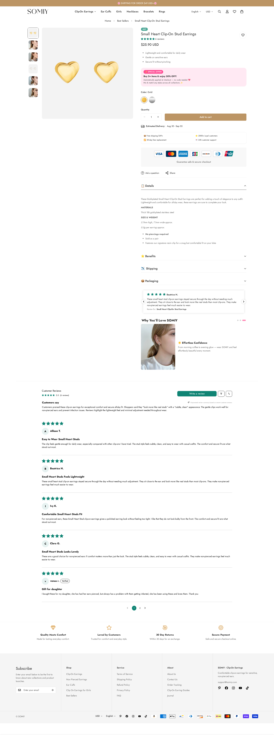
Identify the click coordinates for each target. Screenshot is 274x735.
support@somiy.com (227, 682)
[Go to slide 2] (242, 320)
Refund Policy (123, 684)
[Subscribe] (52, 690)
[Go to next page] (145, 608)
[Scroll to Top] (267, 717)
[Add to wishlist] (242, 35)
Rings (162, 11)
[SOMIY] (38, 11)
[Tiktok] (247, 688)
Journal (170, 695)
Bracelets (149, 11)
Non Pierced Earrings (76, 679)
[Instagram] (233, 688)
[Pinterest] (219, 688)
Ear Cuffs (106, 11)
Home (108, 21)
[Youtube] (240, 688)
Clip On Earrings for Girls (78, 690)
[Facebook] (226, 688)
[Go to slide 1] (239, 320)
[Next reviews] (244, 302)
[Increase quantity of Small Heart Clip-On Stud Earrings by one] (158, 116)
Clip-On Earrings (84, 11)
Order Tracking (174, 684)
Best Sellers (123, 21)
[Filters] (221, 394)
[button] (148, 38)
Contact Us (172, 679)
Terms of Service (125, 674)
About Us (171, 674)
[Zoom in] (126, 34)
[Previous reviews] (144, 302)
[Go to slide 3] (245, 320)
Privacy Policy (123, 690)
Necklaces (132, 11)
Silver (152, 100)
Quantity (145, 109)
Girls (119, 11)
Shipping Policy (124, 679)
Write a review (197, 393)
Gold (144, 100)
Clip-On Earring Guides (178, 690)
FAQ (119, 695)
